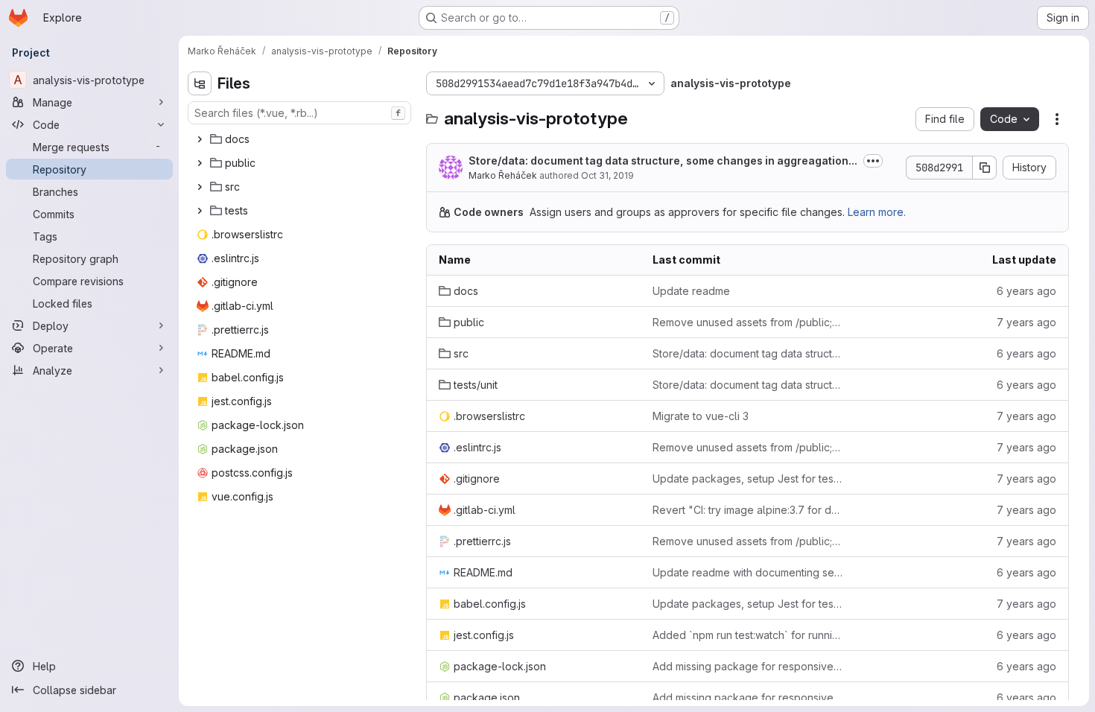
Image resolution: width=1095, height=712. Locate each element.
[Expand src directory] (200, 187)
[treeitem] (301, 139)
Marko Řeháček (503, 175)
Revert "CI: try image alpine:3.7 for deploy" (747, 509)
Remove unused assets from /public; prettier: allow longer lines (747, 322)
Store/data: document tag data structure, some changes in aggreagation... (663, 160)
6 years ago (1026, 291)
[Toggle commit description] (873, 161)
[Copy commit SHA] (985, 167)
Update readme (691, 291)
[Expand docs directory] (200, 139)
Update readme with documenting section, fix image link (747, 572)
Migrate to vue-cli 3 (701, 416)
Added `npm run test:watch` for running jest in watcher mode (747, 635)
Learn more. (877, 212)
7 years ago (1026, 322)
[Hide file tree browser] (200, 83)
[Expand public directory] (200, 163)
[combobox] (299, 112)
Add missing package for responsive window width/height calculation (747, 666)
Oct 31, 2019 (607, 175)
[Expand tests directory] (200, 211)
